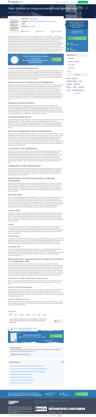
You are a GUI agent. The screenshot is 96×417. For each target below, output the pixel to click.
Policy (80, 81)
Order (36, 401)
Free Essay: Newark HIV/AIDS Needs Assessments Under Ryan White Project (28, 371)
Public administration (41, 21)
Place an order (81, 394)
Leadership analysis (72, 81)
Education (81, 87)
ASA (34, 315)
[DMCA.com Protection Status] (41, 409)
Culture (68, 90)
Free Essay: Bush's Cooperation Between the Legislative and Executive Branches (29, 368)
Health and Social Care (78, 90)
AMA (44, 315)
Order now (56, 59)
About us (57, 401)
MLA (15, 315)
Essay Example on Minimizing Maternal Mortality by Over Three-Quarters (27, 365)
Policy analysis (52, 21)
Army (69, 71)
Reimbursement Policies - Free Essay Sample (21, 382)
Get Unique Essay (83, 2)
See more (77, 74)
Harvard (21, 315)
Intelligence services (73, 61)
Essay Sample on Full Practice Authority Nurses (21, 374)
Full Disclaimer (22, 410)
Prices (40, 401)
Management (77, 84)
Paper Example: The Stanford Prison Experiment (21, 377)
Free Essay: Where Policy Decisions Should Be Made (22, 380)
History (75, 87)
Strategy (69, 87)
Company (69, 84)
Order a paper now (56, 336)
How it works (51, 401)
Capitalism (71, 58)
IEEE (39, 315)
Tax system (71, 65)
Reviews (45, 401)
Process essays (33, 19)
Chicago (28, 315)
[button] (15, 2)
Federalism (32, 21)
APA (11, 315)
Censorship (71, 68)
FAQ (67, 401)
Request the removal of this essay (21, 354)
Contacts (63, 401)
